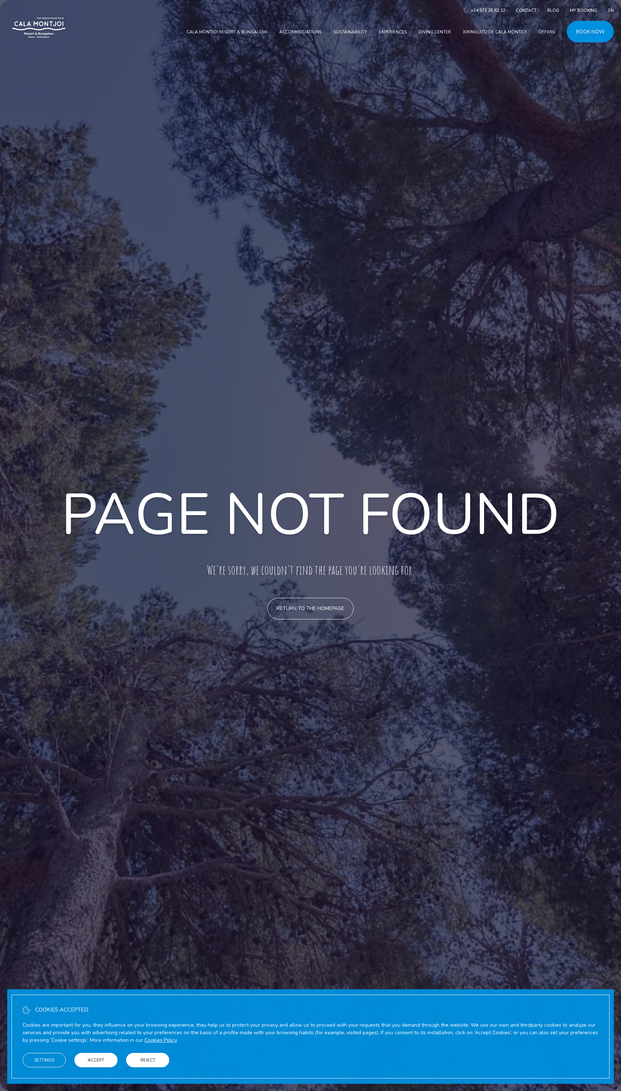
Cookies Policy (160, 1040)
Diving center (435, 32)
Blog (553, 10)
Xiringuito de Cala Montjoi (494, 32)
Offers (546, 32)
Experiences (393, 32)
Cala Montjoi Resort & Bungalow (227, 32)
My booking (583, 10)
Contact (526, 10)
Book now (590, 31)
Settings (44, 1060)
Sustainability (350, 32)
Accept (96, 1060)
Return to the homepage (310, 608)
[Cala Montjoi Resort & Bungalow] (38, 46)
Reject (148, 1060)
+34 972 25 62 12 (488, 10)
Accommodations (300, 32)
